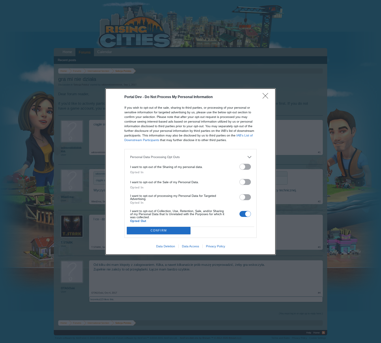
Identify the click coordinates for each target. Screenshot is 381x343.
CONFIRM (159, 230)
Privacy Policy (215, 246)
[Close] (267, 97)
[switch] (245, 167)
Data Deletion (165, 246)
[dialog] (190, 172)
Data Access (190, 246)
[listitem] (190, 157)
